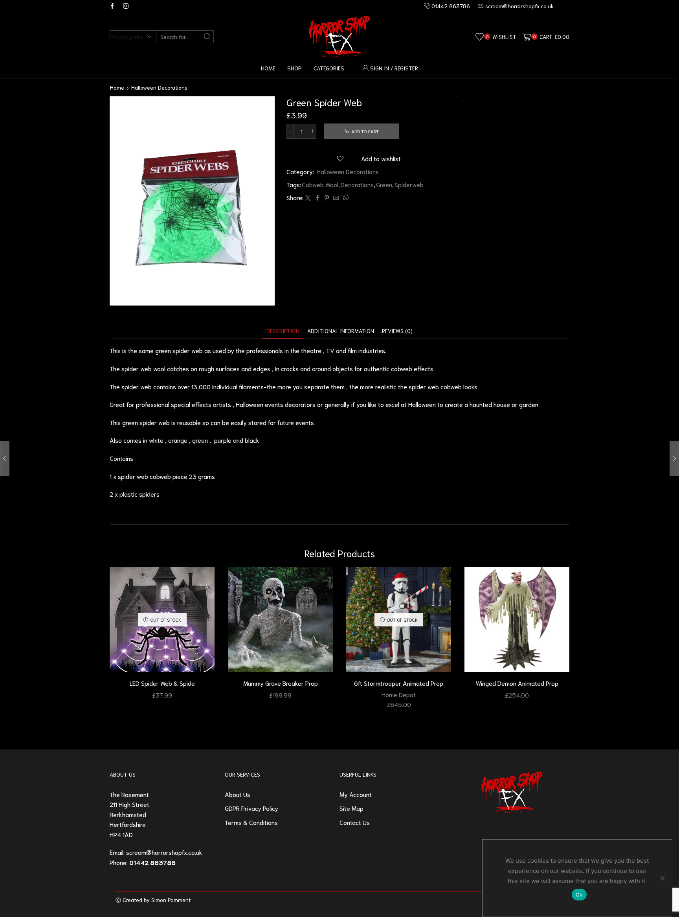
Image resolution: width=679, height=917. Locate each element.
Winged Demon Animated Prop (517, 683)
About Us (237, 794)
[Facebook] (112, 6)
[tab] (282, 331)
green (200, 440)
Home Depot (399, 694)
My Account (356, 794)
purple (222, 440)
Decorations (357, 184)
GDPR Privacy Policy (251, 808)
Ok (579, 894)
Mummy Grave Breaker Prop (280, 683)
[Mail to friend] (336, 197)
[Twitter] (308, 197)
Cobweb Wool (320, 184)
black (252, 440)
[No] (662, 878)
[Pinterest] (326, 197)
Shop (294, 68)
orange (177, 440)
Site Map (351, 808)
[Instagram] (125, 6)
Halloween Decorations (159, 87)
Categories (329, 68)
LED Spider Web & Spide (162, 683)
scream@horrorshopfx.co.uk (164, 852)
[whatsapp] (345, 197)
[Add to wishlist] (201, 583)
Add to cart (365, 131)
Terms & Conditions (251, 822)
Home (268, 68)
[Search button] (207, 37)
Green (384, 184)
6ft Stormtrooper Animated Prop (398, 683)
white (156, 440)
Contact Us (355, 822)
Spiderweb (409, 184)
